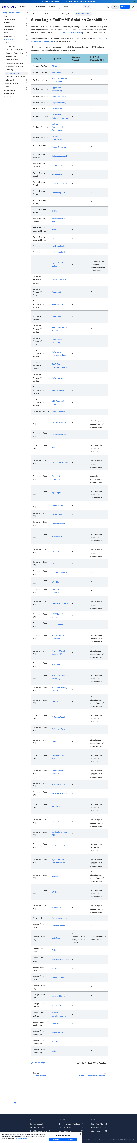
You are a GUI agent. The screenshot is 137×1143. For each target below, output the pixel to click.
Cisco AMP (56, 493)
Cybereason (57, 536)
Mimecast (56, 665)
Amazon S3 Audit (59, 304)
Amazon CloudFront (60, 280)
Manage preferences (63, 1135)
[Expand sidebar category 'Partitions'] (26, 22)
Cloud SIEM (57, 109)
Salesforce (56, 806)
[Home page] (33, 14)
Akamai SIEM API (59, 422)
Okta (54, 741)
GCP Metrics (57, 582)
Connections (57, 1023)
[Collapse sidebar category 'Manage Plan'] (26, 39)
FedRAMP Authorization (72, 33)
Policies (55, 202)
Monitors (55, 1042)
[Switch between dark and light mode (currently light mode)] (133, 7)
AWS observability (59, 96)
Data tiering (56, 938)
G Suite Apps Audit (59, 573)
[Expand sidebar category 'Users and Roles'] (26, 36)
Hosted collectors (59, 246)
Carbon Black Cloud (60, 462)
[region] (41, 1137)
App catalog (57, 72)
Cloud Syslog (57, 505)
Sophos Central (58, 846)
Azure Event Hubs (59, 434)
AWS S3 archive (58, 412)
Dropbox (55, 551)
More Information (22, 1139)
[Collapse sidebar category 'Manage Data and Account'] (26, 12)
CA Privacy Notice (99, 1140)
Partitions (56, 968)
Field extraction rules (60, 959)
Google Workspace (60, 603)
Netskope (56, 701)
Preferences (57, 165)
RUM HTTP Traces (59, 793)
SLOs (54, 1051)
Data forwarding (58, 926)
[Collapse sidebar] (14, 1103)
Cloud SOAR (57, 115)
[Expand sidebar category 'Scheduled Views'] (26, 26)
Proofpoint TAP (58, 784)
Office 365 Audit (58, 729)
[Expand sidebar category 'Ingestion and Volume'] (26, 83)
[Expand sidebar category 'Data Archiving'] (26, 93)
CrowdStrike (57, 514)
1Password (56, 907)
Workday (55, 892)
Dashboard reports (59, 918)
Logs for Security (59, 102)
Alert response (58, 66)
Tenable (55, 876)
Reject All (56, 1139)
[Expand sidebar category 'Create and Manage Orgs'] (26, 53)
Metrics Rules (57, 1005)
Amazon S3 (56, 292)
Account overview (59, 147)
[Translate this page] (108, 7)
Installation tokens (59, 183)
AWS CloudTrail (58, 316)
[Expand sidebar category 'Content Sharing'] (26, 90)
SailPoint (55, 821)
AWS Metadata (58, 390)
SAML (54, 211)
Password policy (58, 193)
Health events (57, 1032)
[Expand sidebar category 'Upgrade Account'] (26, 56)
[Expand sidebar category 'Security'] (26, 86)
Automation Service (60, 118)
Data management (59, 156)
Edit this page (39, 1063)
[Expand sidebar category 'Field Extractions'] (26, 19)
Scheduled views (59, 987)
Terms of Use (86, 1140)
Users (54, 238)
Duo (53, 563)
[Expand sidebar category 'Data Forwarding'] (26, 80)
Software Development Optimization (57, 127)
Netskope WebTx (59, 717)
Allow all (70, 1139)
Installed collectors (59, 252)
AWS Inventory (58, 378)
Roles (54, 229)
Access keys (57, 174)
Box (53, 447)
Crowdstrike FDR (59, 523)
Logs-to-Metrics (58, 996)
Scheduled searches (60, 978)
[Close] (134, 1)
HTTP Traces (57, 625)
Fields (54, 950)
